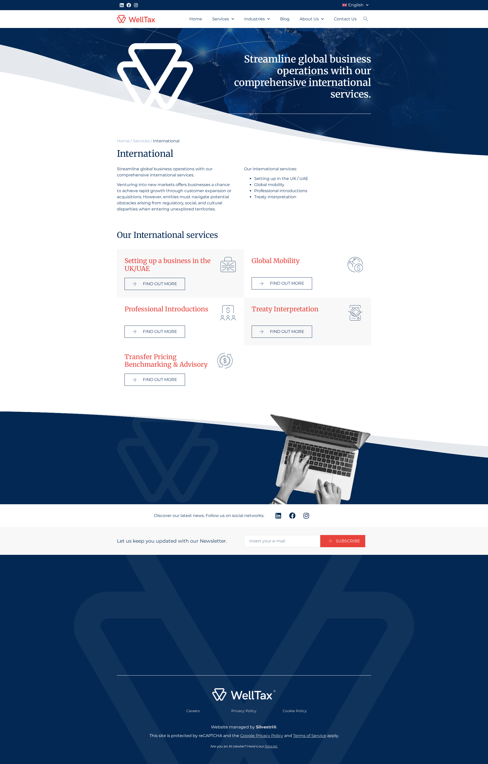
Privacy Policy (243, 711)
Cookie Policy (295, 711)
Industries (254, 19)
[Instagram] (136, 5)
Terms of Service (309, 735)
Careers (193, 711)
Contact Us (345, 19)
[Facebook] (129, 5)
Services (220, 19)
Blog (284, 19)
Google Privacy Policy (261, 735)
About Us (309, 19)
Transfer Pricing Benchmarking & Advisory (166, 361)
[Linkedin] (121, 5)
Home (195, 19)
